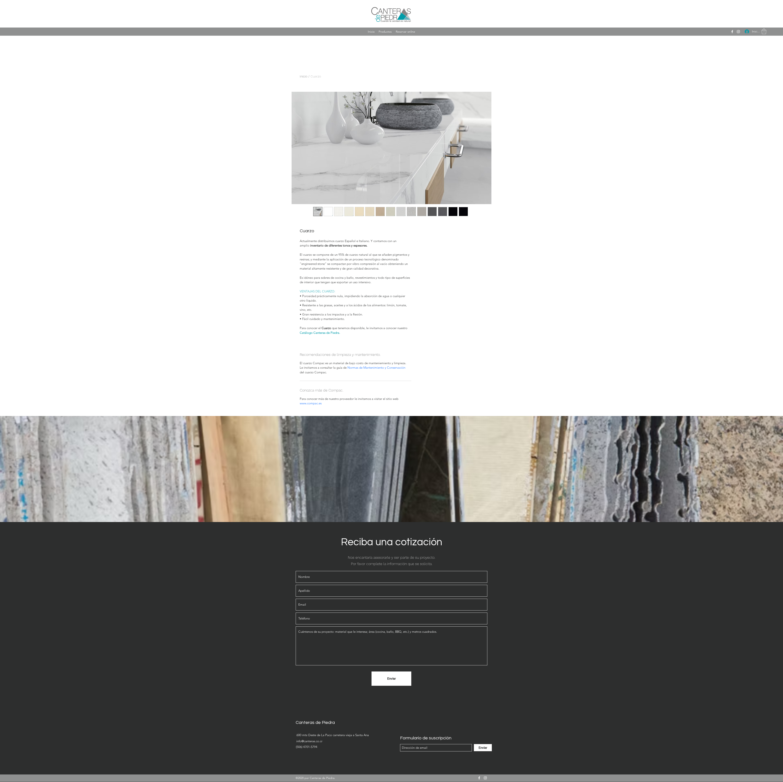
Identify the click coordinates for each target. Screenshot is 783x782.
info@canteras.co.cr (309, 741)
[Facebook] (732, 32)
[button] (764, 31)
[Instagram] (738, 32)
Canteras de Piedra (315, 722)
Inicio (303, 76)
